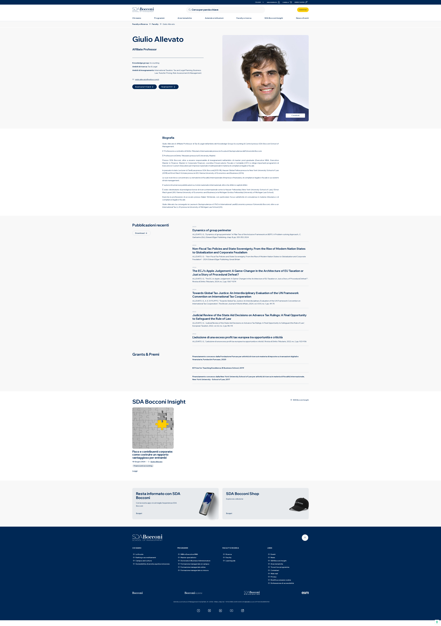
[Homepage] (147, 538)
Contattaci (303, 10)
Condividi (295, 115)
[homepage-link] (143, 9)
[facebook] (198, 610)
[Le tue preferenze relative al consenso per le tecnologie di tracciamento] (437, 622)
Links (269, 548)
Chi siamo (136, 18)
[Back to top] (305, 537)
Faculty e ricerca (243, 18)
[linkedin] (220, 610)
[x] (209, 610)
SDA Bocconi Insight (273, 18)
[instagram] (242, 610)
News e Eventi (302, 18)
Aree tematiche (185, 18)
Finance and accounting (143, 466)
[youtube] (231, 610)
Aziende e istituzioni (214, 18)
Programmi (159, 18)
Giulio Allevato (156, 462)
